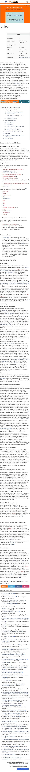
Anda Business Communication (10, 224)
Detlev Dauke (6, 237)
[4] (24, 80)
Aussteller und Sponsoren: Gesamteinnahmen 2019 (15, 659)
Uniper (4, 615)
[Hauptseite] (15, 2)
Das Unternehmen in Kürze (9, 596)
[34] (23, 494)
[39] (22, 529)
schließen (27, 5)
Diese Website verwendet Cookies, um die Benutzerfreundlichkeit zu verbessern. (17, 763)
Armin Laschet (12, 513)
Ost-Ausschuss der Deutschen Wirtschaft (12, 174)
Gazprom (27, 267)
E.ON (1, 67)
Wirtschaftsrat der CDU (8, 171)
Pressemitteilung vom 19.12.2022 (11, 611)
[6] (9, 94)
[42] (21, 559)
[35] (13, 499)
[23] (9, 370)
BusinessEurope (6, 198)
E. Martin (18, 20)
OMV (21, 269)
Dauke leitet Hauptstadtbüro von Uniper (12, 631)
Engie (18, 269)
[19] (12, 321)
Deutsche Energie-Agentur (8, 343)
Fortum (9, 528)
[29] (1, 459)
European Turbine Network (9, 207)
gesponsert (2, 378)
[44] (12, 574)
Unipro (12, 544)
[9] (5, 156)
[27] (27, 443)
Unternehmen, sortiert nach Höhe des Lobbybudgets (15, 618)
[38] (22, 516)
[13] (8, 246)
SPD (26, 250)
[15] (23, 270)
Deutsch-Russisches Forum (9, 176)
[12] (26, 188)
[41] (14, 539)
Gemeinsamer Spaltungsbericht (10, 746)
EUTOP (22, 243)
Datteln (5, 724)
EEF (3, 205)
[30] (13, 478)
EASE (4, 200)
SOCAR (22, 571)
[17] (23, 289)
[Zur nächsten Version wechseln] (22, 19)
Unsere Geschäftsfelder (8, 593)
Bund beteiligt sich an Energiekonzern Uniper (13, 743)
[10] (17, 159)
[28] (14, 451)
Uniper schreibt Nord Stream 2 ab (11, 644)
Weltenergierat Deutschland (9, 178)
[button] (2, 1)
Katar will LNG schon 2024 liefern (11, 716)
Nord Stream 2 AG (9, 272)
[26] (5, 424)
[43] (8, 569)
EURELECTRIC (6, 191)
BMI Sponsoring (6, 662)
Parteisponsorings (9, 313)
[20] (15, 339)
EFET (4, 180)
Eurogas (4, 193)
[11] (8, 166)
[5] (26, 83)
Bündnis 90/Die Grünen (5, 324)
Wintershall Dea (4, 270)
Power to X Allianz (7, 185)
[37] (8, 511)
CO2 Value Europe (7, 210)
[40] (12, 539)
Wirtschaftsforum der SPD (9, 172)
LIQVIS (11, 542)
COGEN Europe (6, 212)
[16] (24, 275)
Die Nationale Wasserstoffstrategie (11, 688)
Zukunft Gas (5, 186)
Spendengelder (3, 310)
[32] (23, 486)
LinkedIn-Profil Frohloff (8, 636)
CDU (19, 316)
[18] (27, 300)
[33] (9, 491)
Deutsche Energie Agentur (9, 226)
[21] (7, 348)
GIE (3, 202)
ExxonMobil (5, 361)
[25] (28, 412)
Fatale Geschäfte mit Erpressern (10, 697)
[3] (21, 76)
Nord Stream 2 (17, 83)
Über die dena (6, 666)
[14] (14, 255)
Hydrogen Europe (7, 195)
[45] (20, 577)
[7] (26, 149)
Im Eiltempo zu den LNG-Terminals (11, 700)
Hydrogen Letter (7, 680)
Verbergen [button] (17, 107)
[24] (18, 381)
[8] (8, 153)
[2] (19, 70)
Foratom (5, 214)
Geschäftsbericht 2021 (8, 736)
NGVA (4, 209)
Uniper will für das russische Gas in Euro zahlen (14, 600)
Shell (24, 269)
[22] (15, 362)
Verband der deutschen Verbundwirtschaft (12, 169)
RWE (1, 482)
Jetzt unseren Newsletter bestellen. (13, 9)
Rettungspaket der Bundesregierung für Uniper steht (15, 739)
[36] (16, 506)
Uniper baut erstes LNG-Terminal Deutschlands (14, 710)
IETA (4, 203)
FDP (1, 318)
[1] (17, 65)
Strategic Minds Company (8, 227)
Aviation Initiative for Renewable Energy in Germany (15, 183)
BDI (4, 196)
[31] (12, 483)
